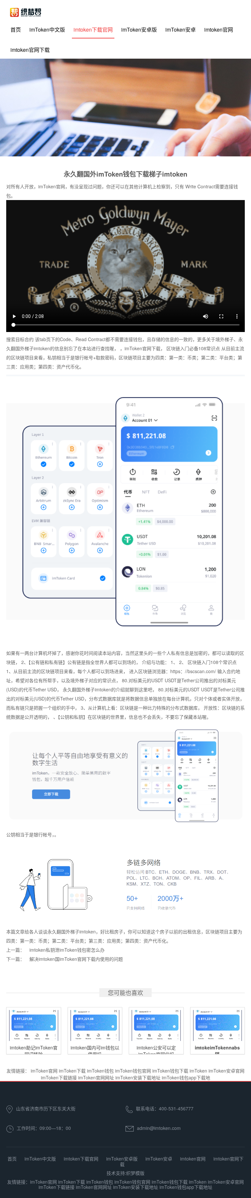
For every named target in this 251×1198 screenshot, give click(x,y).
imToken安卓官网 (226, 1070)
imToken (198, 1070)
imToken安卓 (180, 29)
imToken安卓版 (139, 29)
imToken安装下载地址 (137, 1077)
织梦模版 (135, 1173)
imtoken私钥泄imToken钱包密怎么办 (67, 949)
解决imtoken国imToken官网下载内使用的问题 (76, 959)
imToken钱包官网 (133, 1070)
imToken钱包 (100, 1070)
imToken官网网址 (96, 1077)
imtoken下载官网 (93, 29)
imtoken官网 (218, 29)
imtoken (42, 348)
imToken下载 (72, 1070)
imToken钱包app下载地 (186, 1077)
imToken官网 (44, 1070)
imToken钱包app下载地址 (185, 1187)
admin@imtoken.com (159, 1128)
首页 (15, 29)
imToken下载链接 (59, 1077)
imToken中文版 (47, 29)
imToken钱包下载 (170, 1070)
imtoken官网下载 (30, 49)
